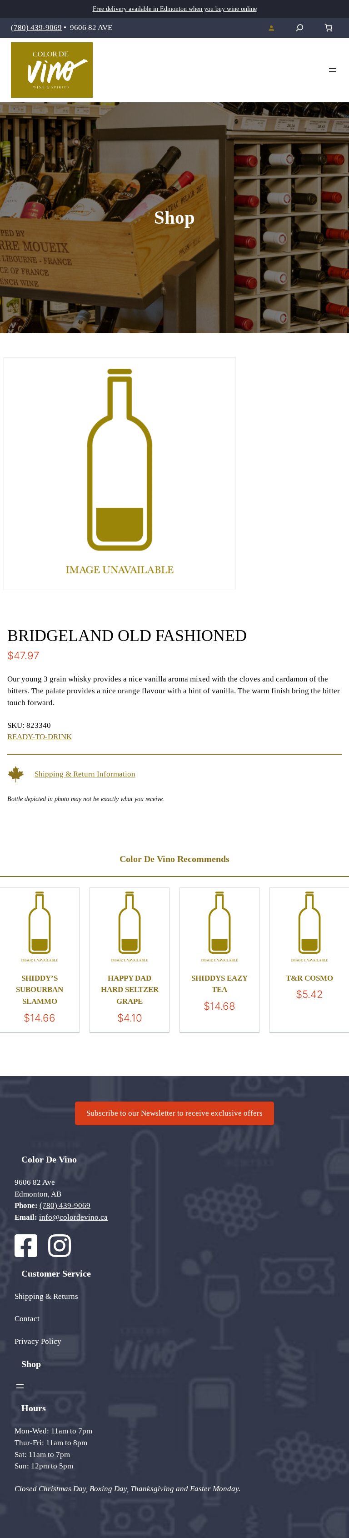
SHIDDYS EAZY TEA (219, 984)
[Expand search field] (300, 28)
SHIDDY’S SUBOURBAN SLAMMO (39, 990)
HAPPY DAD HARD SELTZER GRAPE (130, 990)
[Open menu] (332, 70)
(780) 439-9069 (36, 27)
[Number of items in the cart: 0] (328, 28)
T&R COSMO (309, 978)
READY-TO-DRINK (39, 736)
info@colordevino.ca (73, 1217)
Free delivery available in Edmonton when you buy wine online (175, 8)
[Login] (271, 28)
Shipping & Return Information (85, 774)
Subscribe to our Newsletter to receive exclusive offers (174, 1113)
